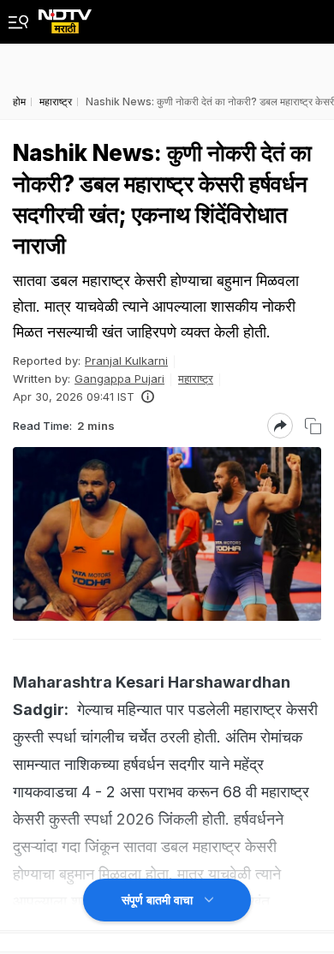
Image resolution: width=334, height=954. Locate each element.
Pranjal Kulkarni (126, 360)
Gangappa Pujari (119, 378)
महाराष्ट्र (195, 378)
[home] (65, 16)
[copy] (313, 426)
